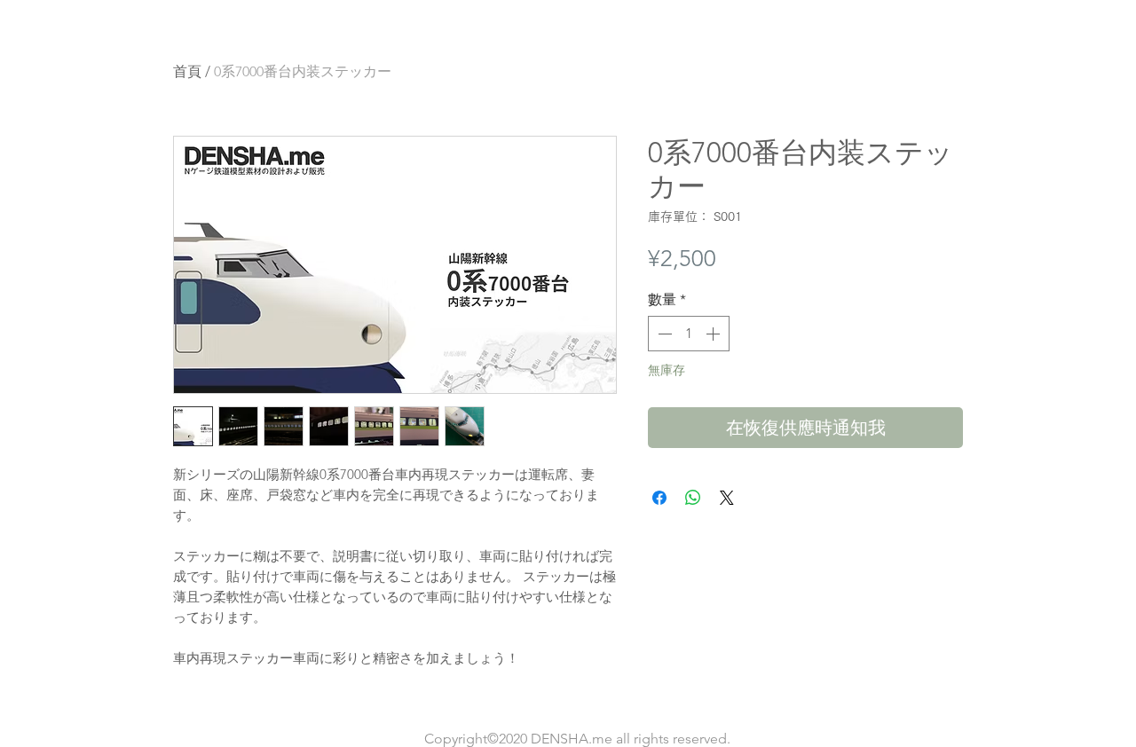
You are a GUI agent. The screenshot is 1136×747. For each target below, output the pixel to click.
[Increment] (714, 333)
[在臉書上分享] (659, 497)
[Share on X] (727, 497)
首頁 (187, 71)
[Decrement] (663, 333)
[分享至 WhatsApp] (693, 497)
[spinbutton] (688, 333)
